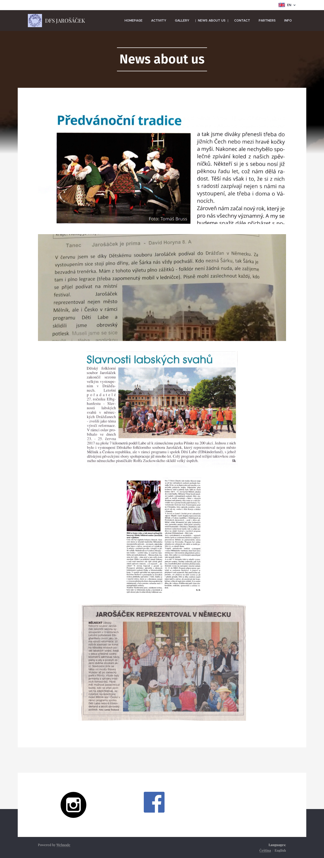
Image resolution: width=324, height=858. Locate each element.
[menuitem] (133, 20)
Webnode (63, 845)
